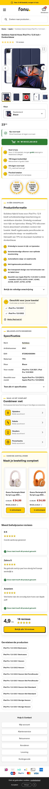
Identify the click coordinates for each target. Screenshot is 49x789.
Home (4, 29)
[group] (24, 29)
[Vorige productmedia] (5, 68)
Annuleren (24, 745)
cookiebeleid (35, 780)
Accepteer (14, 785)
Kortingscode (24, 759)
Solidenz (25, 343)
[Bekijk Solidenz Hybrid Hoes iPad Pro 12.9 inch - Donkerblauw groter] (24, 68)
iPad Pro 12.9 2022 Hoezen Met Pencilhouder (20, 674)
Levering (24, 752)
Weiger (26, 785)
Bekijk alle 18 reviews (24, 629)
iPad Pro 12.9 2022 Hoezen (13, 668)
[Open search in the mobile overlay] (24, 19)
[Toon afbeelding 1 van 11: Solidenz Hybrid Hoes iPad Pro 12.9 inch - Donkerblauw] (6, 97)
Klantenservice (24, 732)
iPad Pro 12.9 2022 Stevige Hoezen (17, 700)
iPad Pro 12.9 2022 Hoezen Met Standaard (19, 687)
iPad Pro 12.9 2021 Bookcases (15, 654)
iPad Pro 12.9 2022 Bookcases (15, 648)
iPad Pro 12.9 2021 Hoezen (13, 661)
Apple (10, 29)
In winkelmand (15, 510)
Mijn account (24, 725)
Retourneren (24, 738)
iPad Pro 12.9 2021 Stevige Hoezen (17, 707)
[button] (44, 9)
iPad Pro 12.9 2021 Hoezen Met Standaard (19, 694)
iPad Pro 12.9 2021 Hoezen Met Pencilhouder (20, 681)
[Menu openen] (5, 10)
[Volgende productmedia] (43, 68)
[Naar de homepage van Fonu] (24, 9)
